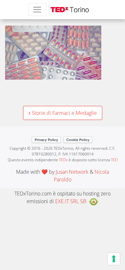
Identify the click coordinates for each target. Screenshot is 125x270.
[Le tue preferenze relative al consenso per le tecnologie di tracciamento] (114, 259)
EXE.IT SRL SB (70, 201)
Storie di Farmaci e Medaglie (63, 112)
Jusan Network (72, 171)
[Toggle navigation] (37, 9)
